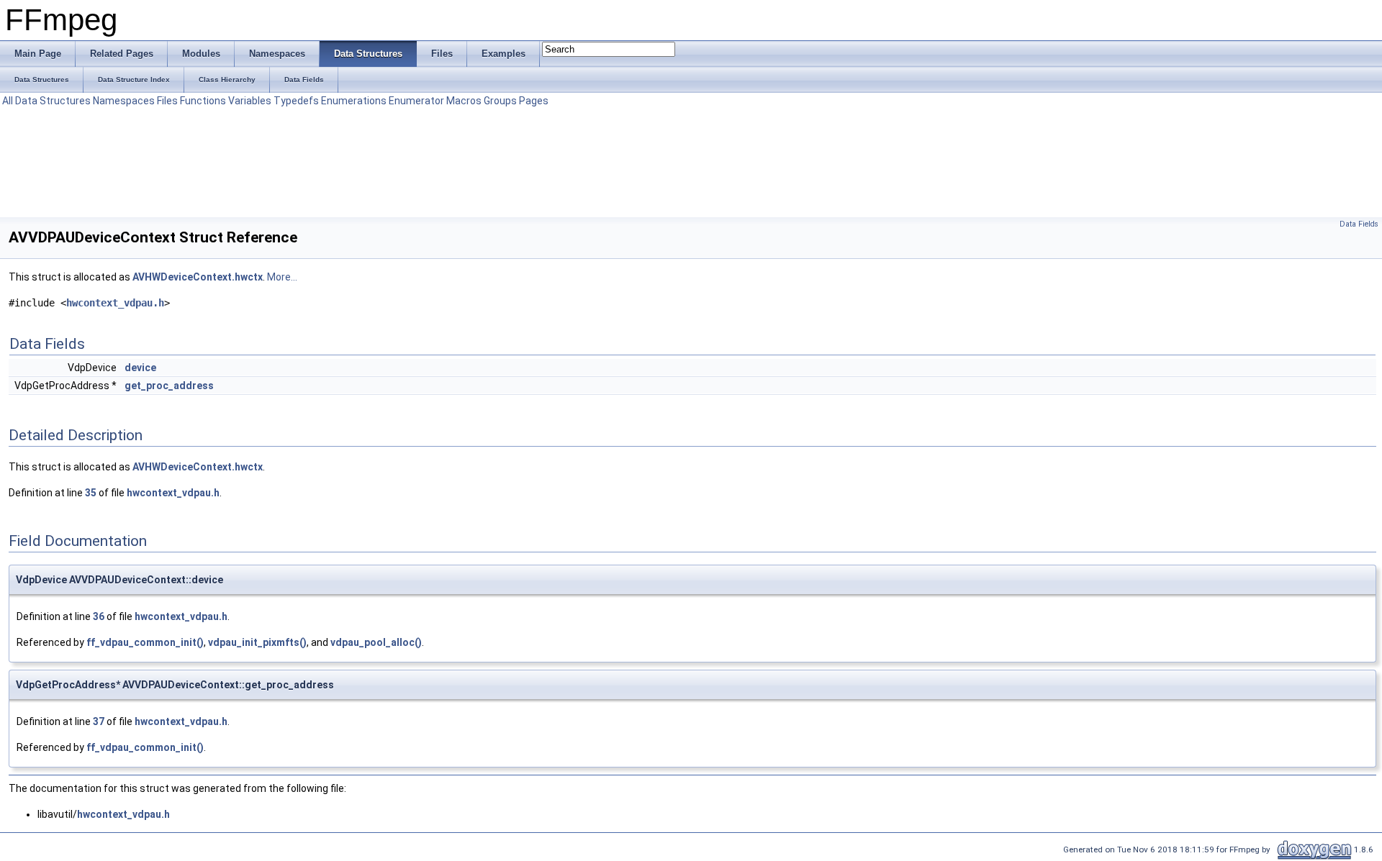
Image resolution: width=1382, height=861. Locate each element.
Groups (500, 100)
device (140, 367)
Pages (533, 100)
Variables (249, 100)
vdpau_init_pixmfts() (257, 642)
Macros (464, 100)
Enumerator (416, 100)
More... (282, 277)
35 (90, 492)
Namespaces (124, 100)
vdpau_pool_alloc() (376, 642)
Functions (203, 100)
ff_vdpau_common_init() (145, 642)
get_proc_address (169, 385)
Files (167, 100)
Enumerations (354, 100)
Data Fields (1359, 224)
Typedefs (296, 100)
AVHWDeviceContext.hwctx (197, 277)
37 (98, 721)
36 (98, 616)
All (7, 100)
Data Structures (53, 100)
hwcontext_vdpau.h (115, 303)
